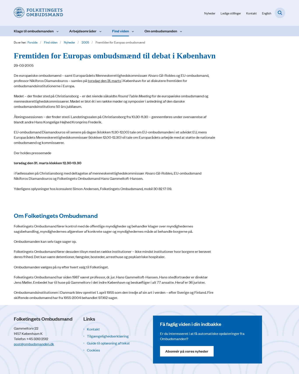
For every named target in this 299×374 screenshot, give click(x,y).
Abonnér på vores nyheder (186, 351)
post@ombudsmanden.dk (34, 343)
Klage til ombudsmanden (34, 30)
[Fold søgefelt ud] (280, 13)
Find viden (120, 30)
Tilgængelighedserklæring (108, 336)
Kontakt (93, 329)
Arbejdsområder (83, 30)
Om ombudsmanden (160, 30)
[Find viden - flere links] (132, 31)
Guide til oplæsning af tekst (108, 343)
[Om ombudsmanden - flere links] (180, 31)
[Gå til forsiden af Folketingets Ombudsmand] (38, 13)
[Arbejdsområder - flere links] (100, 31)
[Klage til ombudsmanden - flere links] (57, 31)
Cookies (93, 350)
